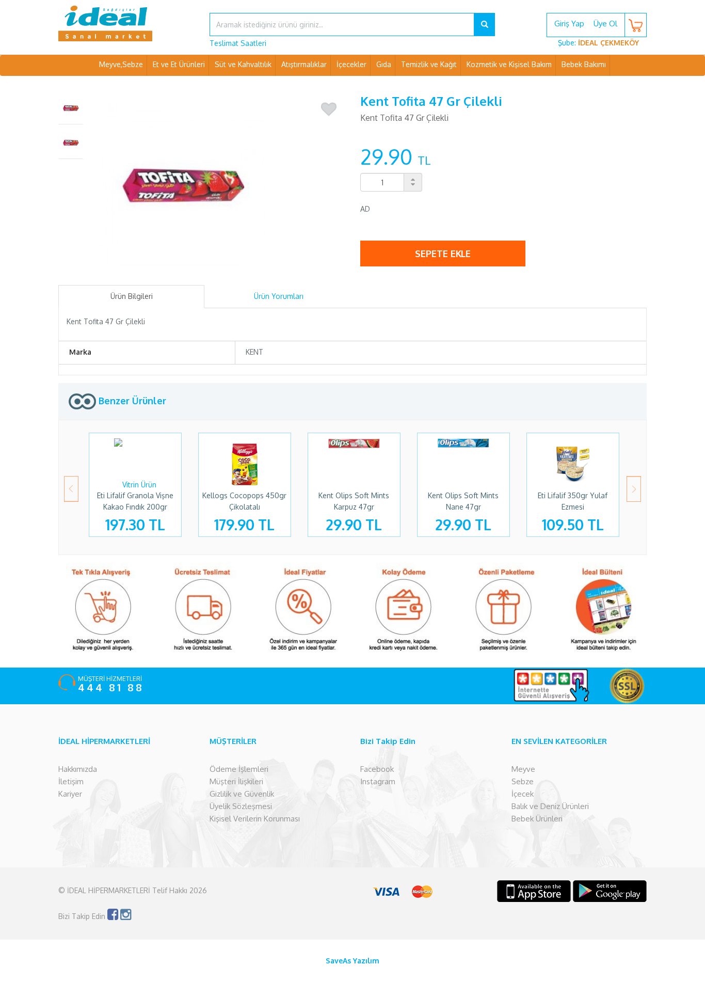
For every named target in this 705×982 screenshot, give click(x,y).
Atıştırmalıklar (304, 64)
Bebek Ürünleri (537, 818)
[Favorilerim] (329, 109)
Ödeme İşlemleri (239, 769)
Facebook (377, 769)
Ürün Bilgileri (131, 296)
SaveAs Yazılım (352, 960)
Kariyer (70, 794)
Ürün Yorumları (278, 296)
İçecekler (351, 64)
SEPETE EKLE (443, 253)
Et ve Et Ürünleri (179, 64)
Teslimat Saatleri (238, 43)
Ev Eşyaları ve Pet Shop (352, 85)
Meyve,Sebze (121, 64)
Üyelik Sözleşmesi (241, 806)
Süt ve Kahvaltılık (243, 64)
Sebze (522, 781)
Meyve (523, 769)
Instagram (377, 781)
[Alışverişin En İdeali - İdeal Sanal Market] (126, 23)
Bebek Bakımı (584, 64)
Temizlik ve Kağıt (429, 64)
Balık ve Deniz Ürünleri (550, 806)
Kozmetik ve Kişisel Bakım (509, 64)
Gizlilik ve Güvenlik (242, 794)
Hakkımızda (77, 769)
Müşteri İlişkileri (236, 781)
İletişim (71, 781)
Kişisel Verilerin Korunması (255, 818)
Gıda (383, 64)
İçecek (522, 794)
